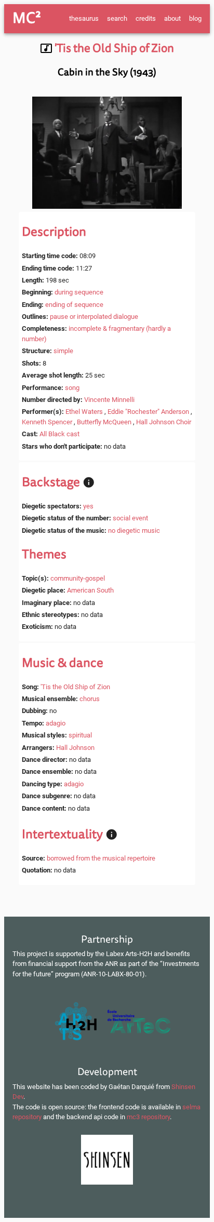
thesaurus (84, 18)
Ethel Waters (84, 411)
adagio (55, 723)
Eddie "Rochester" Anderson (148, 411)
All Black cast (59, 434)
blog (195, 18)
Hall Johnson (75, 747)
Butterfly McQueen (104, 422)
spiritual (80, 735)
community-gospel (77, 578)
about (172, 18)
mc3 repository (148, 1117)
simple (63, 351)
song (72, 388)
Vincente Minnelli (109, 400)
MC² (26, 18)
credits (146, 18)
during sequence (79, 292)
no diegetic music (134, 530)
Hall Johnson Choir (163, 422)
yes (88, 506)
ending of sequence (74, 304)
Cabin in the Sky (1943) (107, 72)
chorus (89, 699)
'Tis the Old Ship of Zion (75, 687)
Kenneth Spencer (47, 422)
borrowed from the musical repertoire (101, 858)
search (117, 18)
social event (130, 518)
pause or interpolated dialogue (94, 316)
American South (90, 590)
